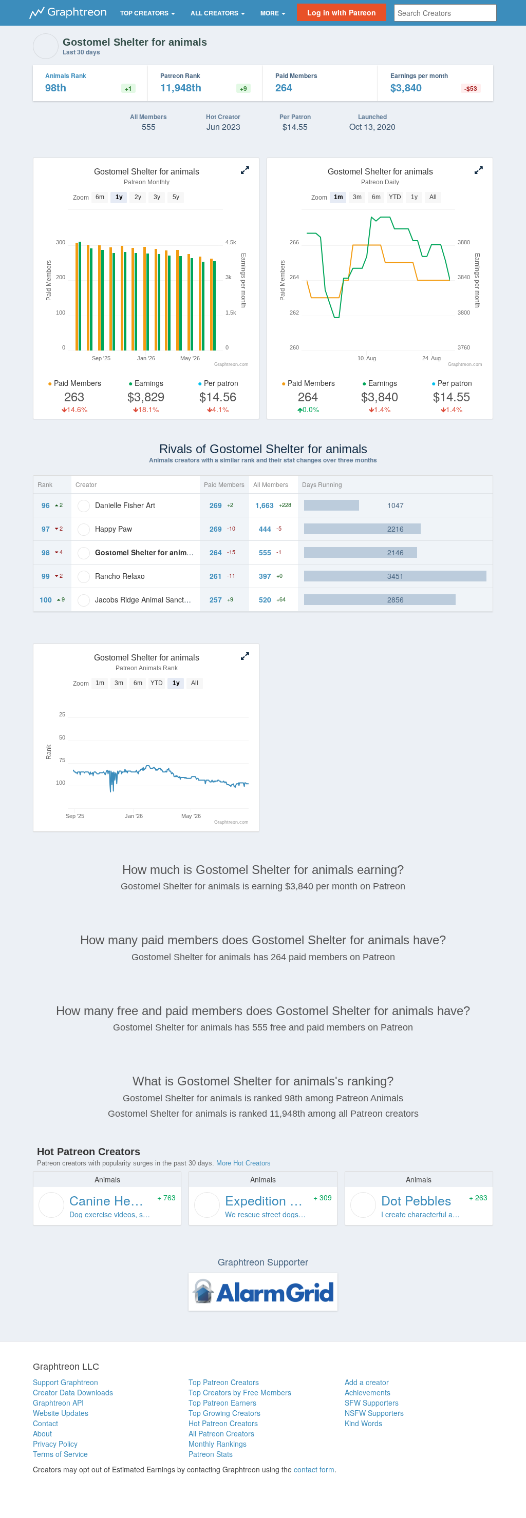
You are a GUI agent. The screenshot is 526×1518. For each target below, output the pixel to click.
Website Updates (60, 1413)
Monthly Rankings (218, 1443)
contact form (314, 1469)
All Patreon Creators (221, 1433)
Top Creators (145, 12)
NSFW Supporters (374, 1413)
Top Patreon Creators (224, 1382)
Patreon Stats (211, 1454)
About (42, 1433)
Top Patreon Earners (222, 1402)
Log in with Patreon (341, 12)
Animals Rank (65, 75)
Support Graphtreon (65, 1382)
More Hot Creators (243, 1163)
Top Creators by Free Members (240, 1392)
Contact (45, 1423)
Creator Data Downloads (73, 1392)
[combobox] (445, 13)
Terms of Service (60, 1454)
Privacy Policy (55, 1443)
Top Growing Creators (224, 1413)
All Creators (215, 12)
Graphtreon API (58, 1402)
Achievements (367, 1392)
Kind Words (363, 1423)
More (270, 12)
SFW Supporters (372, 1402)
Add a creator (367, 1382)
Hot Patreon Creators (223, 1423)
